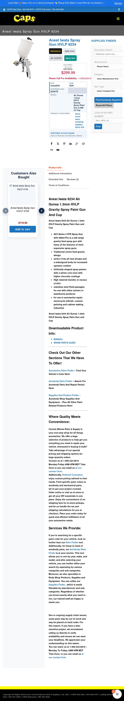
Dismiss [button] (118, 3)
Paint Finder (72, 542)
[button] (23, 229)
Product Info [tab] (55, 167)
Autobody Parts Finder (60, 381)
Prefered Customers (72, 474)
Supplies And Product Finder (64, 395)
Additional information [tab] (60, 173)
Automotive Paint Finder (61, 370)
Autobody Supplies (79, 123)
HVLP (77, 114)
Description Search (103, 49)
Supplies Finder (57, 584)
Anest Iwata (77, 117)
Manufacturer (100, 61)
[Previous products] (5, 211)
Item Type (99, 86)
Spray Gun (79, 127)
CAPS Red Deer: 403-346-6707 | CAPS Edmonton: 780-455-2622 (35, 9)
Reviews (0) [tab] (73, 179)
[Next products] (41, 211)
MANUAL (58, 339)
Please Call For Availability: (72, 78)
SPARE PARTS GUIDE (64, 342)
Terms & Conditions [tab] (59, 185)
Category (98, 74)
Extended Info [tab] (56, 179)
